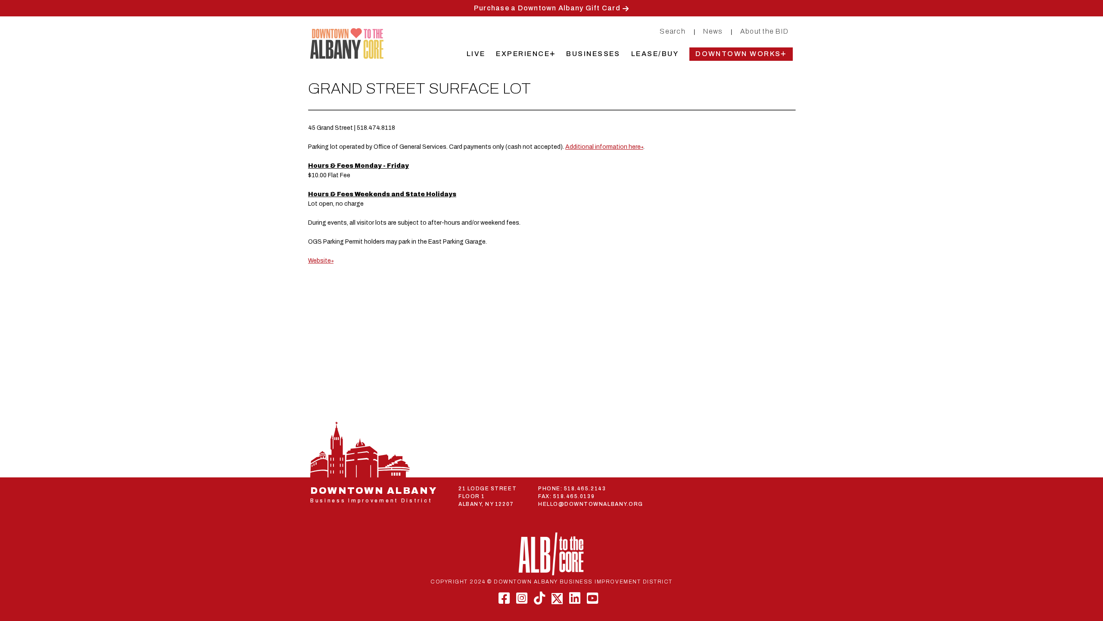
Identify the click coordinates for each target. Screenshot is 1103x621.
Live (476, 53)
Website (319, 260)
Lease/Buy (655, 53)
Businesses (593, 53)
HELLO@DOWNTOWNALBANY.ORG (590, 504)
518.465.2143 (585, 489)
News (713, 31)
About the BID (764, 31)
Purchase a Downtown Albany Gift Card (547, 8)
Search (672, 31)
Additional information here (603, 147)
